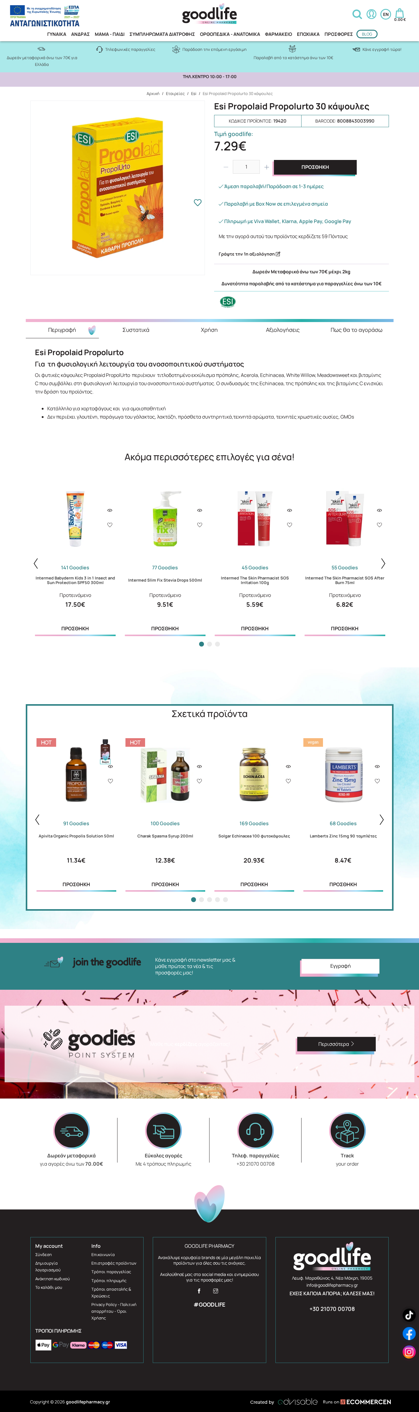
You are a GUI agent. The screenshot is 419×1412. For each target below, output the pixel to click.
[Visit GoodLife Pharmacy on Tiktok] (409, 1315)
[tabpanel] (75, 557)
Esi (193, 93)
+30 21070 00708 (332, 1308)
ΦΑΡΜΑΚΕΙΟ (278, 34)
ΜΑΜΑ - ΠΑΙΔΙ (110, 34)
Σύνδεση (43, 1254)
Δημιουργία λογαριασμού (48, 1266)
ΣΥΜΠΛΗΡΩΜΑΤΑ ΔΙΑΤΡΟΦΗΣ (162, 34)
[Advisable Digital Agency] (284, 1401)
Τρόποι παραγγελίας (111, 1271)
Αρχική (153, 93)
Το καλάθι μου (48, 1287)
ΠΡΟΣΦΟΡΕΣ (339, 34)
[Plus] (267, 167)
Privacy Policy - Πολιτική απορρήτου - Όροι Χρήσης (113, 1311)
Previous (35, 563)
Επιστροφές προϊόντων (113, 1263)
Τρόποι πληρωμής (108, 1280)
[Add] (110, 525)
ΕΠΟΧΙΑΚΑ (308, 34)
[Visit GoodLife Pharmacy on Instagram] (215, 1292)
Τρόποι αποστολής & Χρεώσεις (111, 1292)
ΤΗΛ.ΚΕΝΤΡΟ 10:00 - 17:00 (209, 76)
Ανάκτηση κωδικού (52, 1278)
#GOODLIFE (209, 1304)
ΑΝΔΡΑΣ (80, 34)
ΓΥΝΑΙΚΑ (56, 34)
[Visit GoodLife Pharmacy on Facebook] (199, 1292)
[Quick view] (110, 510)
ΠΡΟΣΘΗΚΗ (315, 167)
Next (383, 563)
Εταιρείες (175, 93)
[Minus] (226, 167)
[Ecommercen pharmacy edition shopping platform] (352, 1401)
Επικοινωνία (103, 1254)
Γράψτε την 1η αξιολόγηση (247, 254)
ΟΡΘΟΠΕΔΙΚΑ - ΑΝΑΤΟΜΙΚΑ (230, 34)
